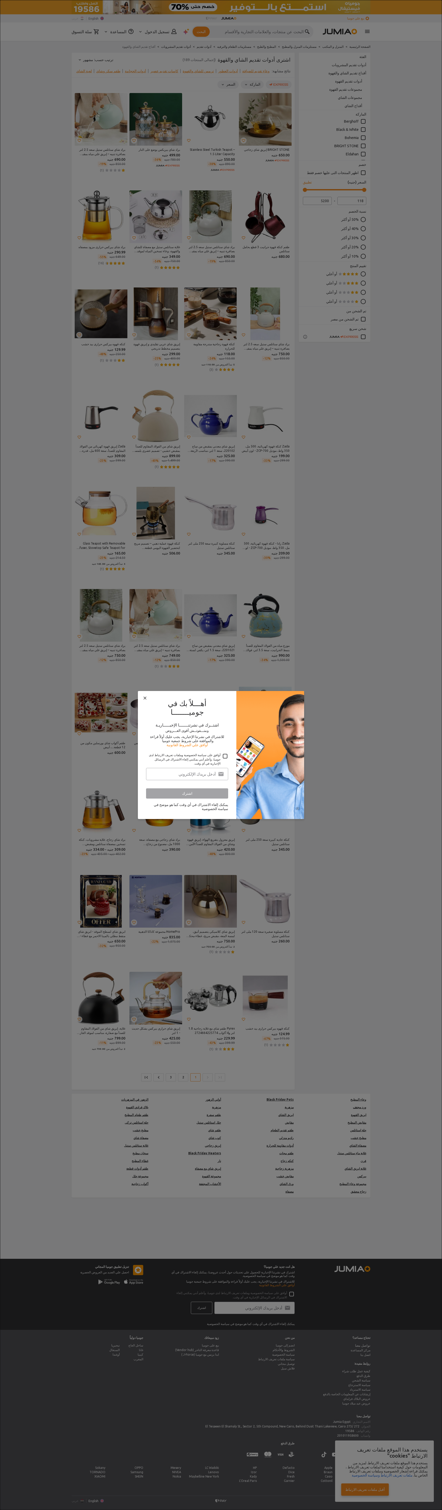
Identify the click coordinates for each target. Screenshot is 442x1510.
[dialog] (221, 755)
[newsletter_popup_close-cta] (145, 698)
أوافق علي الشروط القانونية (187, 745)
